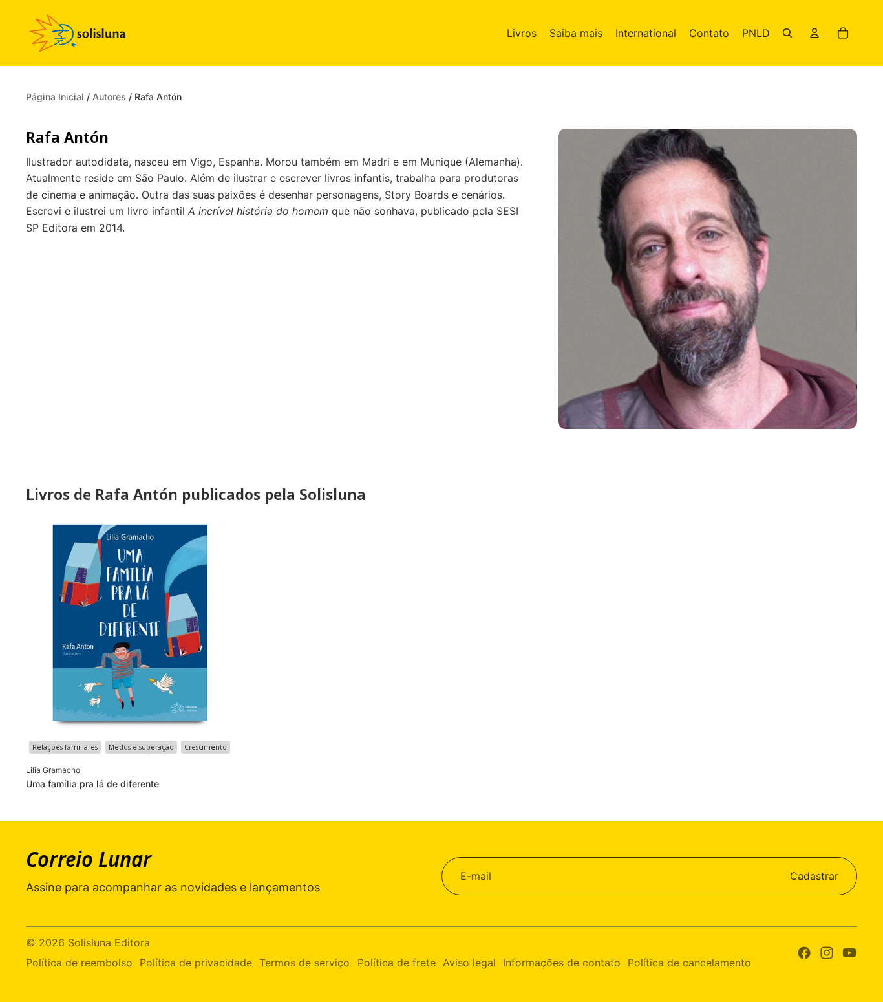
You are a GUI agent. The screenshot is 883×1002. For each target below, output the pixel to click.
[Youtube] (849, 953)
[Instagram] (827, 953)
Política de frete (396, 962)
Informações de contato (562, 962)
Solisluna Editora (109, 942)
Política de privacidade (196, 962)
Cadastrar (814, 875)
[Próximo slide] (214, 625)
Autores (110, 96)
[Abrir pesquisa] (787, 33)
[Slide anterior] (45, 625)
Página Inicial (56, 96)
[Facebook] (804, 953)
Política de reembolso (79, 962)
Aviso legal (469, 962)
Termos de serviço (304, 962)
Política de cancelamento (689, 962)
